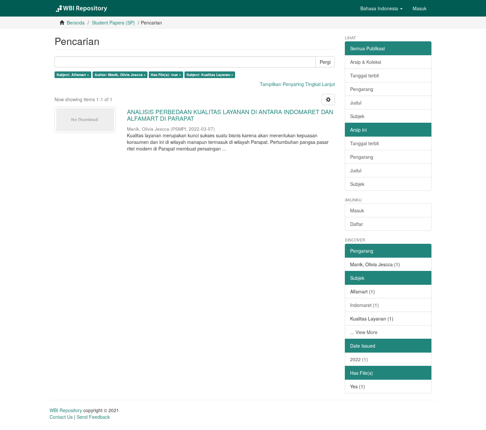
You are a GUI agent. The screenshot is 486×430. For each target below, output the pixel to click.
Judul (355, 102)
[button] (381, 8)
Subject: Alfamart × (73, 74)
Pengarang (361, 89)
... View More (364, 332)
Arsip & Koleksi (365, 62)
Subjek (357, 116)
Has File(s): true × (166, 74)
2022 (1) (359, 359)
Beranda (76, 22)
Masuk (357, 210)
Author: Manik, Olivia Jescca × (120, 74)
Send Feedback (93, 416)
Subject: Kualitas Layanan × (209, 74)
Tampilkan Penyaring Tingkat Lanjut (297, 84)
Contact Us (61, 416)
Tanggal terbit (364, 75)
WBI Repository (66, 410)
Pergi (325, 62)
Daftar (356, 224)
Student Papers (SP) (113, 22)
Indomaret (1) (364, 305)
